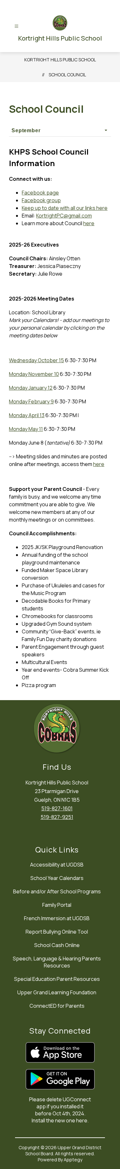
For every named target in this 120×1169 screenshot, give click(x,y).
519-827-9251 (57, 817)
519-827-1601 (57, 808)
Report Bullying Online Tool (57, 931)
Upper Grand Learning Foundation (56, 992)
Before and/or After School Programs (57, 891)
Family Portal (56, 904)
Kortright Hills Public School (60, 60)
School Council (67, 75)
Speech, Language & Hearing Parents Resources (57, 962)
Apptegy (73, 1160)
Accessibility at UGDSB (57, 864)
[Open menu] (16, 26)
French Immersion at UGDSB (57, 918)
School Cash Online (57, 945)
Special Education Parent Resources (57, 978)
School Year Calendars (57, 878)
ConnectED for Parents (56, 1005)
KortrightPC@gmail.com (64, 215)
